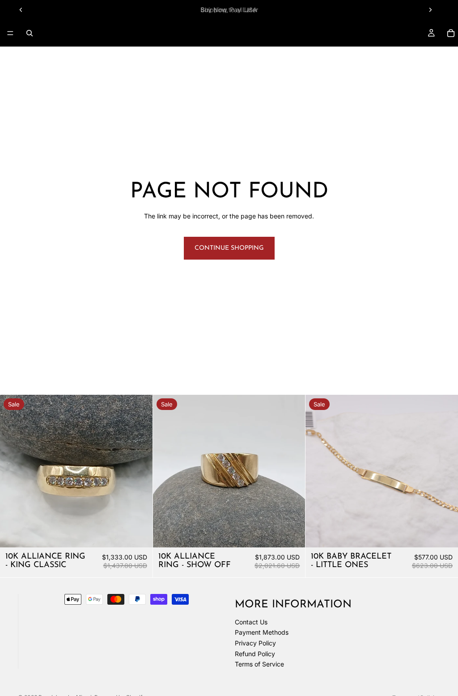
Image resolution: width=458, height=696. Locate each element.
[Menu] (10, 33)
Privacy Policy (255, 643)
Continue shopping (229, 248)
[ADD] (139, 533)
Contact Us (251, 622)
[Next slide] (430, 10)
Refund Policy (255, 654)
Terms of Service (259, 664)
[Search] (29, 33)
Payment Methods (261, 632)
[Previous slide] (21, 10)
